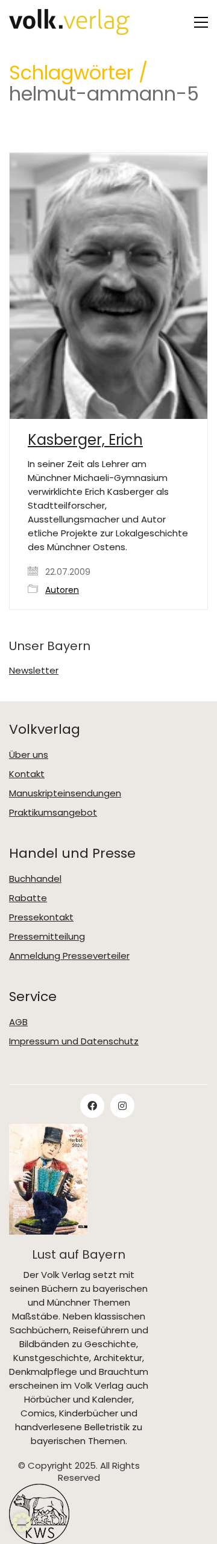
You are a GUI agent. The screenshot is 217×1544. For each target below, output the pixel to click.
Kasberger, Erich (85, 440)
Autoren (62, 590)
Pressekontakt (41, 917)
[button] (201, 22)
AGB (18, 1022)
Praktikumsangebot (53, 813)
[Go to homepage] (69, 22)
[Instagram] (122, 1106)
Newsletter (33, 671)
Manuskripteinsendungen (65, 793)
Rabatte (28, 898)
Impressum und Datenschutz (74, 1041)
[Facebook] (92, 1106)
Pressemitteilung (47, 937)
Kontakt (27, 774)
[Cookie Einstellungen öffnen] (21, 1528)
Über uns (28, 755)
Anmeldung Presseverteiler (69, 956)
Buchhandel (35, 879)
